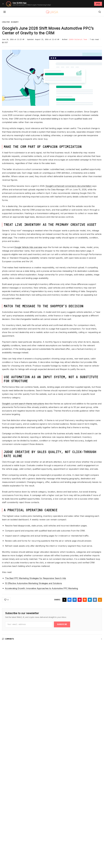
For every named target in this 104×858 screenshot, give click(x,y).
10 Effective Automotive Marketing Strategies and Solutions (33, 583)
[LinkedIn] (75, 600)
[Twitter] (64, 600)
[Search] (99, 12)
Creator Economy (10, 22)
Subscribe (62, 624)
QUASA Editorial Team (78, 39)
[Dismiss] (3, 3)
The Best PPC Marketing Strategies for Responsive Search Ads (35, 578)
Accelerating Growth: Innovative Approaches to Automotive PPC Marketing (41, 588)
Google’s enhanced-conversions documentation (69, 186)
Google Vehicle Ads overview (28, 247)
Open (98, 4)
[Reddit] (85, 600)
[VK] (95, 600)
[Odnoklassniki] (100, 600)
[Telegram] (90, 600)
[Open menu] (4, 11)
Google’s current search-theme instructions (23, 403)
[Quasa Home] (52, 11)
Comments (9, 639)
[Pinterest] (80, 600)
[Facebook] (69, 600)
